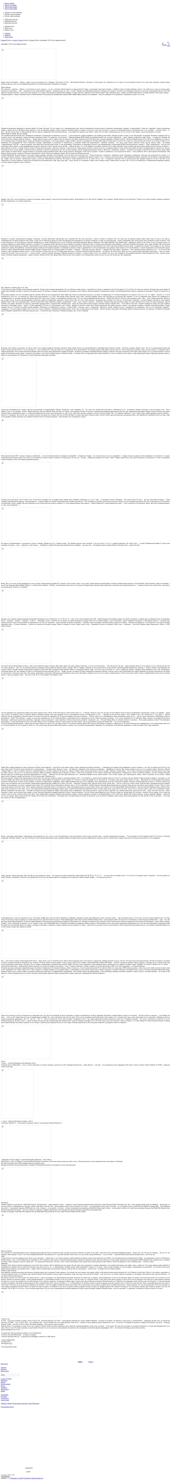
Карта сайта (5, 1371)
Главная (3, 40)
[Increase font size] (11, 23)
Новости (4, 1369)
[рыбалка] (27, 1478)
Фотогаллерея (5, 1384)
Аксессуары (5, 1400)
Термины (4, 1387)
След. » (91, 1362)
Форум (3, 1382)
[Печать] (164, 43)
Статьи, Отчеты (17, 40)
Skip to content (9, 3)
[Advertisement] (9, 1437)
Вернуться (4, 1364)
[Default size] (11, 21)
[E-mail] (168, 43)
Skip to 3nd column (11, 9)
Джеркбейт (4, 1395)
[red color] (8, 28)
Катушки (4, 1396)
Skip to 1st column (10, 5)
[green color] (9, 30)
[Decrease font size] (11, 19)
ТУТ (10, 1343)
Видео (3, 1386)
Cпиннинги (5, 1398)
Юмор (3, 1391)
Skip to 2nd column (11, 7)
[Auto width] (12, 16)
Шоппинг (4, 1380)
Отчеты (31, 40)
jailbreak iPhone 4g (37, 1478)
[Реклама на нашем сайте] (7, 1407)
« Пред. (80, 1362)
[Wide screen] (12, 14)
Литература (5, 1389)
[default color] (9, 26)
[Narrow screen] (13, 12)
